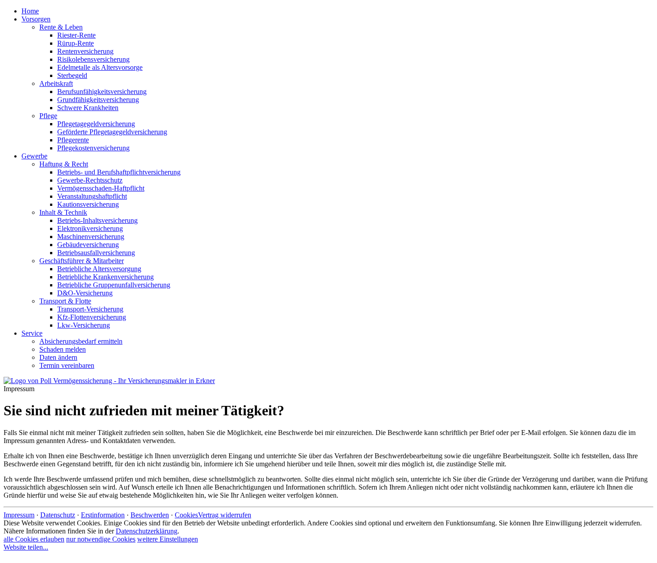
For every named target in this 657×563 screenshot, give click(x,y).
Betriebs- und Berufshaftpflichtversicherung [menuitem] (119, 172)
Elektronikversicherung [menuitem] (90, 228)
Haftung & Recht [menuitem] (63, 164)
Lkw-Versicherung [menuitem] (83, 325)
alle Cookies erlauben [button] (34, 539)
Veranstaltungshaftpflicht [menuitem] (92, 196)
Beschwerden (150, 515)
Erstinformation (103, 515)
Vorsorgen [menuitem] (36, 19)
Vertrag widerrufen (224, 515)
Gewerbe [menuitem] (34, 156)
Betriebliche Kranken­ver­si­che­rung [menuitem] (105, 277)
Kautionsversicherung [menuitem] (88, 204)
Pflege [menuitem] (48, 115)
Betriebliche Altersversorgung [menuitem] (99, 269)
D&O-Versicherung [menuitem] (85, 293)
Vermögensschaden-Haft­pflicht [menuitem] (100, 188)
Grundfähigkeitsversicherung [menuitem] (98, 99)
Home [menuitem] (30, 11)
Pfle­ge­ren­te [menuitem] (73, 140)
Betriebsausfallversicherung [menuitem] (96, 252)
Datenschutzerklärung (146, 531)
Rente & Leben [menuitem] (61, 27)
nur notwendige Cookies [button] (100, 539)
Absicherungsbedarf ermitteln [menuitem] (80, 341)
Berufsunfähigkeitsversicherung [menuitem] (102, 91)
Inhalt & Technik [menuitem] (63, 212)
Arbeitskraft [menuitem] (56, 83)
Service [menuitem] (31, 333)
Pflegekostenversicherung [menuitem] (93, 148)
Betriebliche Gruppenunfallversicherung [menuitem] (113, 285)
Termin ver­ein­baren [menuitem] (66, 365)
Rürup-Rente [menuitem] (75, 43)
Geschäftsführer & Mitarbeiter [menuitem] (81, 260)
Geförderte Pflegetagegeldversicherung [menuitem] (112, 132)
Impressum (19, 515)
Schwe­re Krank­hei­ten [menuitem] (87, 107)
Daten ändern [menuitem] (58, 357)
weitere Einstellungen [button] (167, 539)
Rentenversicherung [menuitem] (85, 51)
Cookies (186, 515)
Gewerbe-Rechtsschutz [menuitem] (89, 180)
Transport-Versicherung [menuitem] (90, 309)
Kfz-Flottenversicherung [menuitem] (91, 317)
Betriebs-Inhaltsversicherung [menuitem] (97, 220)
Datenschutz (57, 515)
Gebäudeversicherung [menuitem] (88, 244)
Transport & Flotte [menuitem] (65, 301)
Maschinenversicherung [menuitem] (90, 236)
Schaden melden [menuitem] (62, 349)
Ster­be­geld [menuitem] (72, 75)
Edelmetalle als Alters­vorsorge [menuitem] (100, 67)
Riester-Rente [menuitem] (76, 35)
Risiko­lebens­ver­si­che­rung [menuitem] (93, 59)
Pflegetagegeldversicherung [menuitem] (96, 124)
